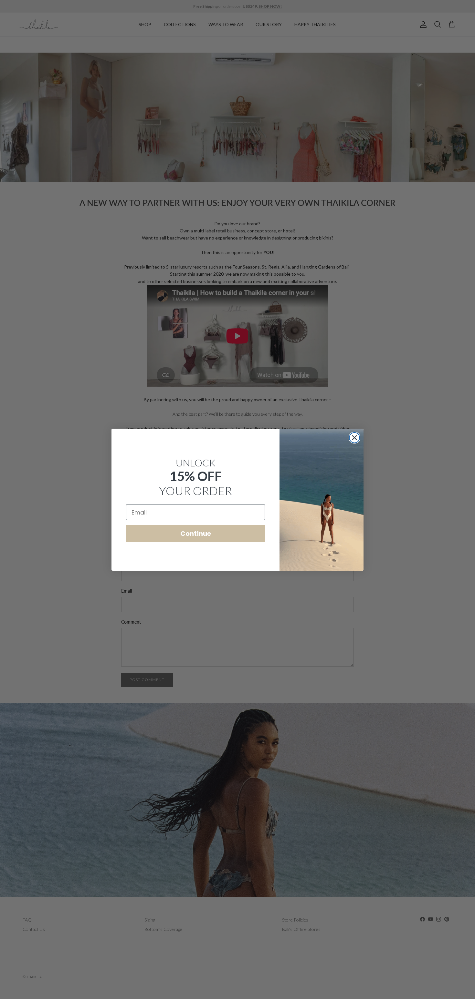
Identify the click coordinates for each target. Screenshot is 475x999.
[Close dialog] (354, 438)
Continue (195, 533)
